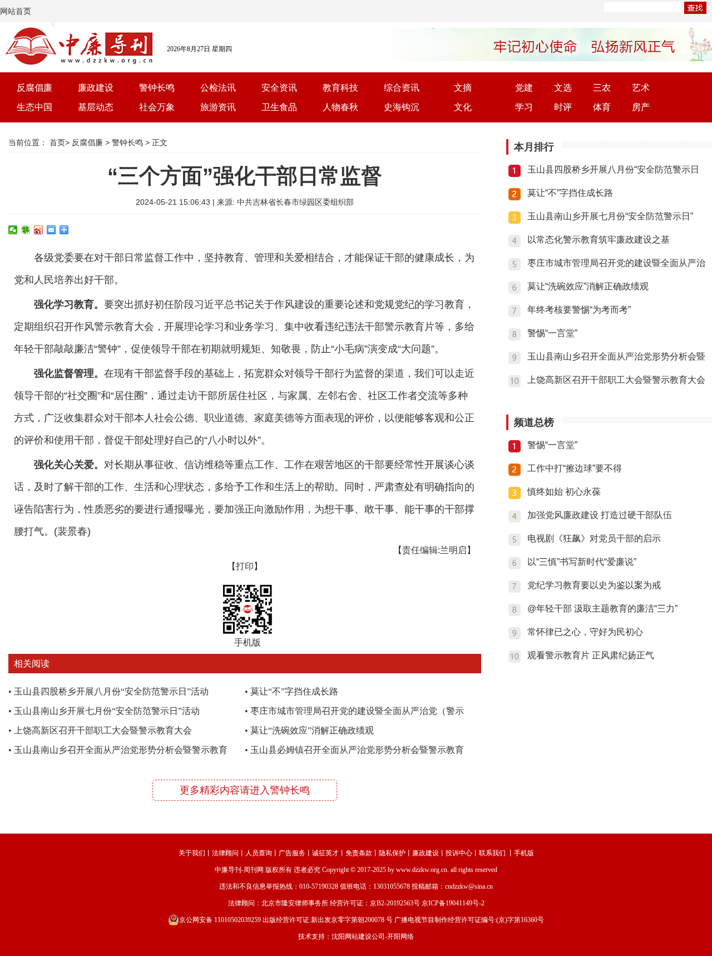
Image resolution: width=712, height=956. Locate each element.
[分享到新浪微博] (38, 229)
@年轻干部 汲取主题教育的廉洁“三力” (602, 608)
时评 (563, 107)
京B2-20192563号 (395, 903)
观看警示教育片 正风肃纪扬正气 (590, 655)
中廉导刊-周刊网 (239, 870)
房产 (641, 107)
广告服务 (292, 853)
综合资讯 (401, 87)
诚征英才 (325, 853)
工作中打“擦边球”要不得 (574, 468)
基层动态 (95, 107)
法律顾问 (225, 853)
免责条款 (358, 853)
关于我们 (192, 853)
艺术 (641, 87)
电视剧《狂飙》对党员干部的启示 (594, 538)
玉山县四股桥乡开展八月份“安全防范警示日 (613, 169)
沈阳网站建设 (352, 936)
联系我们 (492, 853)
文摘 (463, 87)
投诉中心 (459, 853)
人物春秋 (340, 107)
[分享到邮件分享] (51, 229)
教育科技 (340, 87)
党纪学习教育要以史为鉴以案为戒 (594, 585)
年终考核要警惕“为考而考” (579, 309)
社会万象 (157, 107)
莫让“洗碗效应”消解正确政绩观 (312, 730)
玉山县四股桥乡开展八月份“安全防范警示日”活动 (111, 691)
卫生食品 (279, 107)
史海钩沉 (401, 107)
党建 (524, 87)
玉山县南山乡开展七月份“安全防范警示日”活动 (107, 711)
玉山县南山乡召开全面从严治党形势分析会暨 (616, 356)
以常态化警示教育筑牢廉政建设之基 (598, 239)
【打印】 (245, 566)
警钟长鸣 (157, 87)
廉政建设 (95, 87)
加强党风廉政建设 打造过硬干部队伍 (599, 515)
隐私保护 (392, 853)
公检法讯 (218, 87)
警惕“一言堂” (552, 333)
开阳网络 (400, 936)
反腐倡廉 (34, 87)
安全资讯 (279, 87)
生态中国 (34, 107)
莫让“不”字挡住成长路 (294, 691)
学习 (524, 107)
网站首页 (15, 11)
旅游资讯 (218, 107)
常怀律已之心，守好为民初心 (585, 632)
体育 (602, 107)
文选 (563, 87)
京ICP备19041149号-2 (453, 903)
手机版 (524, 853)
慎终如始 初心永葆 (564, 491)
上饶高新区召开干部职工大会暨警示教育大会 (103, 730)
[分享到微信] (13, 229)
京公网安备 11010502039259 (220, 920)
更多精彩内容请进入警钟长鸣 (245, 790)
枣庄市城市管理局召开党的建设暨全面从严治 (616, 263)
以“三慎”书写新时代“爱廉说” (581, 561)
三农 (602, 87)
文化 (463, 107)
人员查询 (258, 853)
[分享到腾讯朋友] (26, 229)
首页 (57, 142)
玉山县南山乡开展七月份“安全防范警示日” (610, 216)
